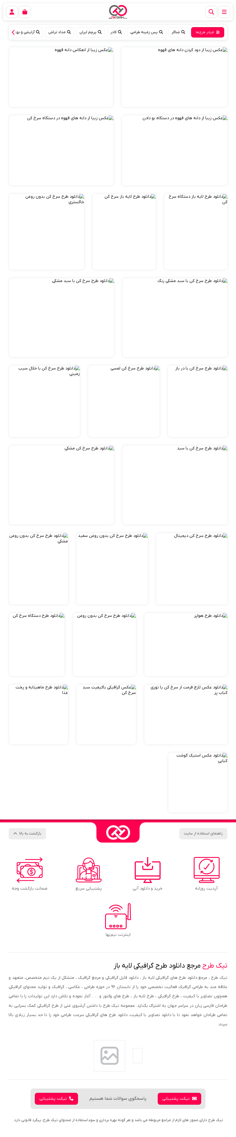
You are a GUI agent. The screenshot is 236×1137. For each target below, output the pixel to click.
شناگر (176, 32)
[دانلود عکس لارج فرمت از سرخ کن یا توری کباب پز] (185, 714)
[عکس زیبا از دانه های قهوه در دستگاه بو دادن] (174, 150)
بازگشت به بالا (30, 833)
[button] (15, 32)
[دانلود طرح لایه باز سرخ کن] (124, 232)
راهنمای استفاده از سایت (203, 833)
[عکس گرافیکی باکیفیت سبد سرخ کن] (106, 714)
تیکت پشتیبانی (176, 1098)
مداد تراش (57, 32)
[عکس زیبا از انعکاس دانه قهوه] (61, 77)
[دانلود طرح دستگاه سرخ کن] (36, 644)
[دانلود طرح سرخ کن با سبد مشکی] (61, 317)
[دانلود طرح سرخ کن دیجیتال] (191, 568)
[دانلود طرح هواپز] (185, 644)
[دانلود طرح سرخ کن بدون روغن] (104, 644)
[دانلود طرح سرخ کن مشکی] (61, 485)
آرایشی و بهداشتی (20, 32)
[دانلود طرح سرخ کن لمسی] (123, 401)
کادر (113, 32)
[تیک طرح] (118, 832)
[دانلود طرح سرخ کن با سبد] (175, 485)
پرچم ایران (87, 32)
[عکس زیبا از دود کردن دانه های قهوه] (174, 77)
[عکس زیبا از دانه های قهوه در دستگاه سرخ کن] (61, 150)
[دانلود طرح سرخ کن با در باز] (197, 401)
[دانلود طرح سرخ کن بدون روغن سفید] (112, 568)
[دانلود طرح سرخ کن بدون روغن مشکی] (38, 568)
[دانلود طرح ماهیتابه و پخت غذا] (38, 714)
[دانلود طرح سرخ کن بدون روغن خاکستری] (46, 232)
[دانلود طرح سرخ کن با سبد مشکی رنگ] (175, 317)
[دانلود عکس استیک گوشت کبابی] (197, 782)
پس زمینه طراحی (144, 32)
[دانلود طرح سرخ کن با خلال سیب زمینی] (44, 401)
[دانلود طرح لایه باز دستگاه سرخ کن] (195, 232)
